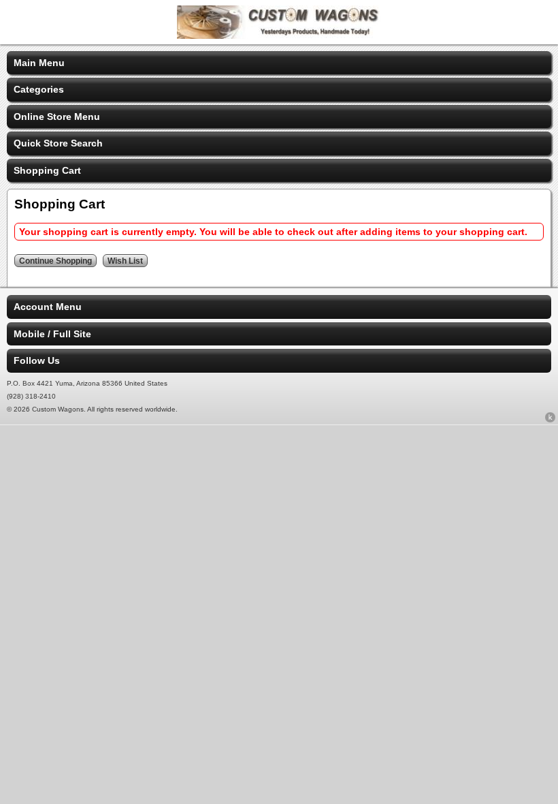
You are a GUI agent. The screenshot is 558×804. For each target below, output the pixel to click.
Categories (39, 89)
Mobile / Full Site (52, 333)
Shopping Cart (47, 170)
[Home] (279, 35)
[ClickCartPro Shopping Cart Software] (550, 419)
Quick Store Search (58, 143)
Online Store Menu (57, 116)
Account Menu (48, 306)
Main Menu (39, 62)
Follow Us (37, 360)
